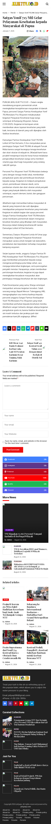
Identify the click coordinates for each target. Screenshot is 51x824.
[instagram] (10, 703)
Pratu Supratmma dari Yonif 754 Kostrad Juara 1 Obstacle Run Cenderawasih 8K (12, 653)
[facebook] (5, 703)
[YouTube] (21, 703)
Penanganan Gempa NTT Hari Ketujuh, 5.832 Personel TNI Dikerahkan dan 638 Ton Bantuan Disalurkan (30, 722)
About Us (6, 810)
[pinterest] (15, 703)
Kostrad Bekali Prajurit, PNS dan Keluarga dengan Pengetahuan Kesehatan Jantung (28, 778)
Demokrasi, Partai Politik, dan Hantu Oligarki (29, 790)
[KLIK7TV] (16, 678)
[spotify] (26, 703)
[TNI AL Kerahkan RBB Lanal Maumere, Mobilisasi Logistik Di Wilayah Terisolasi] (7, 550)
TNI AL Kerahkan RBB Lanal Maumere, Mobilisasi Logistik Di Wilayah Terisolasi (30, 551)
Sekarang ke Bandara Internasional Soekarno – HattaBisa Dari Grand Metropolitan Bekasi (37, 612)
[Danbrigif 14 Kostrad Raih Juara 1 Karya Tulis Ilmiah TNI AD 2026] (7, 765)
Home (5, 13)
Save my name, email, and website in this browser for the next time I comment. (26, 442)
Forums (19, 818)
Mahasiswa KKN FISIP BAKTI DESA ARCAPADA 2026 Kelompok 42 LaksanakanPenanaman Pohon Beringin (31, 566)
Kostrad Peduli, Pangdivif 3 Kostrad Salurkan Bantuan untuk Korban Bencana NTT (37, 653)
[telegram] (31, 703)
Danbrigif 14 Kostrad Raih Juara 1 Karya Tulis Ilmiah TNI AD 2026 (31, 766)
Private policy (28, 812)
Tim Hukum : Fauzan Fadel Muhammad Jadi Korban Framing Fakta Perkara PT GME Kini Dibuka (31, 746)
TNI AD (13, 13)
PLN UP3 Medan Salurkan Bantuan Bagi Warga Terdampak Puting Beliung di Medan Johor (31, 734)
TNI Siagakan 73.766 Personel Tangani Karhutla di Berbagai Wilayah (23, 535)
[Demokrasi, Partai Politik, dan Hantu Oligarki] (7, 788)
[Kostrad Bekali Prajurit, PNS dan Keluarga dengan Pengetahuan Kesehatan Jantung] (7, 776)
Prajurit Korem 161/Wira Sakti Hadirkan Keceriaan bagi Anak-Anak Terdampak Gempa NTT (13, 611)
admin (9, 540)
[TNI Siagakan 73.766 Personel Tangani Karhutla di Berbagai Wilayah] (25, 523)
